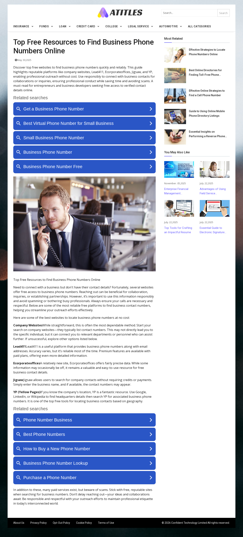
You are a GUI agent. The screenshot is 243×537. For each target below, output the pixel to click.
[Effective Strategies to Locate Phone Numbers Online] (175, 55)
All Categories (199, 26)
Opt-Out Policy (61, 522)
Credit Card (86, 26)
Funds (44, 26)
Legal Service (138, 26)
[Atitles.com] (120, 12)
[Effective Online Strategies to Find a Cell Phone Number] (175, 96)
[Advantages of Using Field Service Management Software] (215, 169)
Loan (62, 26)
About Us (18, 522)
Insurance (21, 26)
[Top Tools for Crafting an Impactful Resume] (179, 208)
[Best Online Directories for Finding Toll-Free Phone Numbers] (175, 75)
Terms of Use (106, 522)
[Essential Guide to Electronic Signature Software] (215, 208)
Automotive (168, 26)
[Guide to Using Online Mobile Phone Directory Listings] (175, 116)
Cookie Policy (84, 522)
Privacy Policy (38, 522)
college (111, 26)
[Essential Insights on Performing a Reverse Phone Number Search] (175, 137)
